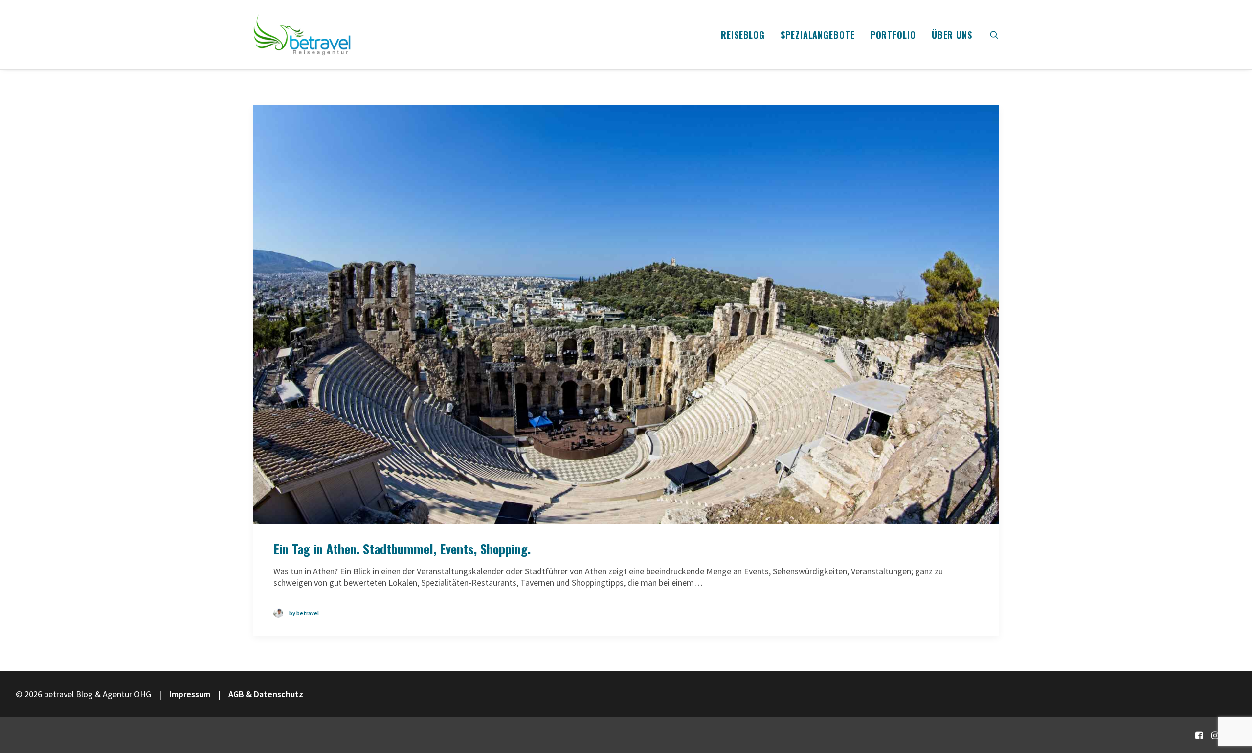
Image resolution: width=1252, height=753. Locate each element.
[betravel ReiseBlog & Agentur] (302, 34)
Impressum (189, 694)
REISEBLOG (743, 34)
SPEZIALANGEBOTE (818, 34)
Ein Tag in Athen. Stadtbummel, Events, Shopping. (402, 548)
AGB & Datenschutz (265, 694)
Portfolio (893, 34)
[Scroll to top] (1232, 712)
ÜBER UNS (952, 34)
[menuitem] (743, 34)
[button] (994, 34)
